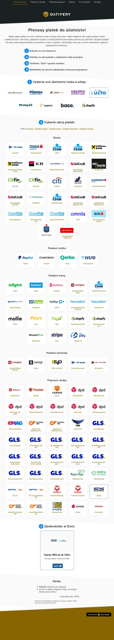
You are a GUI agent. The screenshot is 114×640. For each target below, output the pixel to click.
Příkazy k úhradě (38, 2)
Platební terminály (70, 128)
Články (72, 2)
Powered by (92, 614)
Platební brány (55, 128)
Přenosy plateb (19, 2)
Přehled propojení (57, 2)
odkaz (63, 601)
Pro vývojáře (84, 2)
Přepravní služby (86, 128)
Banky (30, 128)
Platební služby (41, 128)
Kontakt (97, 2)
